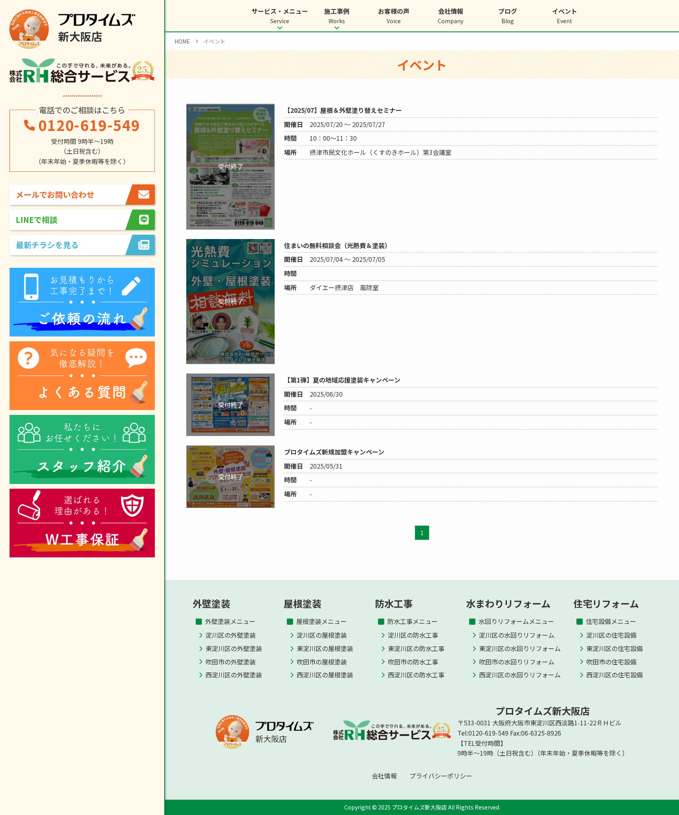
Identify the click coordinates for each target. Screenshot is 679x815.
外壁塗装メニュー (230, 621)
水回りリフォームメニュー (516, 621)
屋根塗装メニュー (321, 621)
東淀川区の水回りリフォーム (520, 648)
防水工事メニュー (412, 621)
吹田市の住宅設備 (611, 661)
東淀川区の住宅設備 (614, 648)
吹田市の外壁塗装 (231, 661)
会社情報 (384, 775)
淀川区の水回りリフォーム (516, 635)
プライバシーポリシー (440, 775)
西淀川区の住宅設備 (614, 674)
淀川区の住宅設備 (611, 635)
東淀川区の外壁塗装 (234, 648)
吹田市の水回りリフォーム (516, 661)
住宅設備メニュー (611, 621)
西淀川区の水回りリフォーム (520, 674)
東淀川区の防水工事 (416, 648)
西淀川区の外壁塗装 (234, 674)
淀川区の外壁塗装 (231, 635)
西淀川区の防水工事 (416, 674)
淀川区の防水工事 (413, 635)
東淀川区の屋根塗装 (325, 648)
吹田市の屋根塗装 (322, 661)
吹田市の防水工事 (413, 661)
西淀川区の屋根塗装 (325, 674)
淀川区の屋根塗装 (322, 635)
